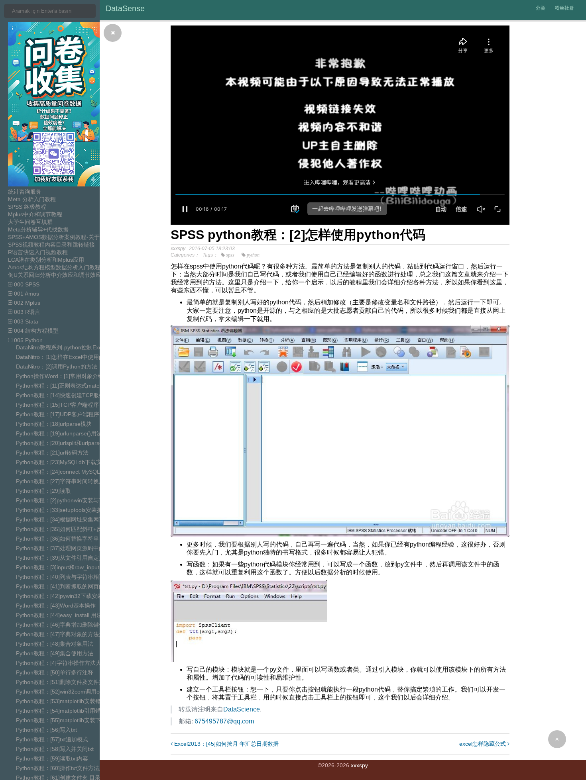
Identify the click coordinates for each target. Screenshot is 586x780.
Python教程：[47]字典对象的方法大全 (63, 634)
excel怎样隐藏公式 (483, 744)
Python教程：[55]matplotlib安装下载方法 (67, 720)
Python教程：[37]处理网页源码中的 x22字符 (71, 548)
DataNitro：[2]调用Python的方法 (56, 366)
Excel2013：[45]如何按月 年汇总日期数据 (226, 744)
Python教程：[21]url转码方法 (52, 452)
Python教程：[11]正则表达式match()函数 (67, 385)
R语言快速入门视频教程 (38, 252)
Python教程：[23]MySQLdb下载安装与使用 (70, 462)
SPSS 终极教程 (27, 207)
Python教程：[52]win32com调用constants (68, 691)
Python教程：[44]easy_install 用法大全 (64, 615)
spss (230, 255)
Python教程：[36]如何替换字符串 (57, 538)
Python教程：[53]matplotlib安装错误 (61, 701)
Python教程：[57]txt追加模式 (52, 739)
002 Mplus (26, 303)
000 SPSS (25, 284)
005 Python (27, 340)
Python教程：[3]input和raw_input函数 (63, 567)
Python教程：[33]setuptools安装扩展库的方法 (73, 510)
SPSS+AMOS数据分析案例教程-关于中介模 (62, 237)
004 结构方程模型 (35, 330)
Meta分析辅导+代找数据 (38, 229)
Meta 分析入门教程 (32, 199)
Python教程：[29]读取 (43, 491)
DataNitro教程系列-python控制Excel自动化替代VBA (80, 347)
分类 (540, 8)
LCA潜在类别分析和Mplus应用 (46, 260)
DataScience (241, 709)
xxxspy (359, 765)
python (253, 255)
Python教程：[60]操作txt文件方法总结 (63, 768)
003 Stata (25, 321)
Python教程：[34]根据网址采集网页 (60, 519)
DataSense (125, 8)
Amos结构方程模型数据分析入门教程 (54, 267)
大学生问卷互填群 (30, 222)
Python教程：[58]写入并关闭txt (55, 749)
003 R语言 (26, 312)
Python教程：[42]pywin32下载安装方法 (65, 596)
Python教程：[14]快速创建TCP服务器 (63, 395)
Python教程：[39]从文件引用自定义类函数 (68, 558)
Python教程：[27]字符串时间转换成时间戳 (68, 481)
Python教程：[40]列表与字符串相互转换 (66, 577)
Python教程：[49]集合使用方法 (54, 653)
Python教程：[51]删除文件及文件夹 (60, 682)
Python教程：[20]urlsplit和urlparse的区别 (67, 443)
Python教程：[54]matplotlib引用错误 (61, 710)
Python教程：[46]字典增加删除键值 (60, 624)
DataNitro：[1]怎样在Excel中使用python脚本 (71, 357)
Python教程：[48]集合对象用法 (54, 644)
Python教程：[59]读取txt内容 (52, 758)
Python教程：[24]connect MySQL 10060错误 (72, 471)
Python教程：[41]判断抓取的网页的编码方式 (71, 586)
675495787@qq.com (224, 721)
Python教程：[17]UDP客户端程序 (57, 414)
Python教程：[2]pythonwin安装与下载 (63, 500)
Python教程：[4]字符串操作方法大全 (61, 663)
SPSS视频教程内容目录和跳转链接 (51, 244)
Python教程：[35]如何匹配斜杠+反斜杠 (64, 529)
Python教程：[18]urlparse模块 (54, 424)
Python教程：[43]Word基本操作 (56, 605)
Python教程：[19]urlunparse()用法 (59, 433)
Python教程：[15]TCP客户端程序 (57, 405)
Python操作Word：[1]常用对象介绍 (60, 376)
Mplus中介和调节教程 (35, 214)
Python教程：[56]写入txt (46, 730)
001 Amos (25, 293)
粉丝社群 (564, 8)
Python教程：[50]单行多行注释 (54, 672)
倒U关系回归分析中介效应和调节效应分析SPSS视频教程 (78, 275)
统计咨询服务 (24, 191)
